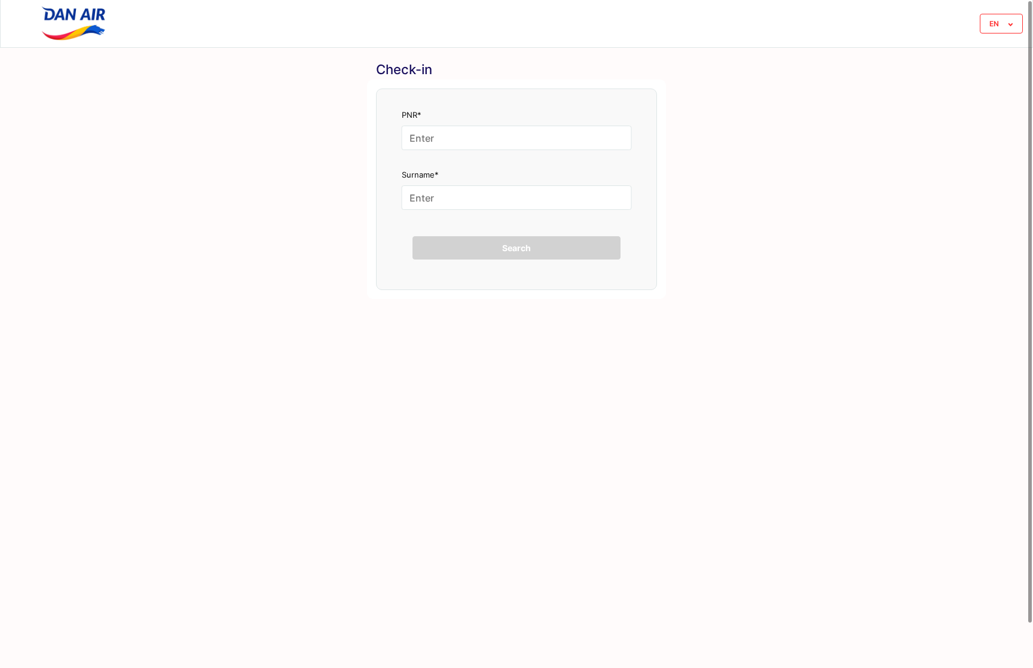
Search (516, 248)
